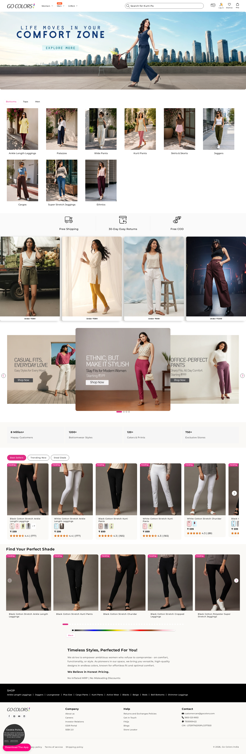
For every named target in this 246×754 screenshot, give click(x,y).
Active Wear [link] (113, 694)
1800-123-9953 (191, 717)
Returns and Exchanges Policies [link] (140, 713)
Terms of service (54, 747)
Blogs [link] (126, 725)
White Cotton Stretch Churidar (204, 518)
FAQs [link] (126, 721)
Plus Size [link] (67, 694)
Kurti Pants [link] (97, 694)
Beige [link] (136, 694)
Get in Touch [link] (130, 717)
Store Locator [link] (130, 729)
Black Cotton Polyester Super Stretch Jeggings (214, 615)
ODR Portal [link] (71, 725)
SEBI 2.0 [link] (69, 729)
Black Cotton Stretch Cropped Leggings (167, 615)
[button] (46, 6)
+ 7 (33, 526)
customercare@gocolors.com (200, 713)
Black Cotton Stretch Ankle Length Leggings (25, 520)
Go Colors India (230, 747)
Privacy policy (34, 747)
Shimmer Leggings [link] (178, 694)
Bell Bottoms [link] (157, 694)
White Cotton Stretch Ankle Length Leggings (69, 520)
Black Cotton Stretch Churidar (120, 614)
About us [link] (69, 713)
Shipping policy (74, 747)
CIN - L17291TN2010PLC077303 (196, 725)
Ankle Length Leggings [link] (19, 694)
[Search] (128, 6)
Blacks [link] (125, 694)
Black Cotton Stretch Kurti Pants (113, 520)
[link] (21, 6)
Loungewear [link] (53, 694)
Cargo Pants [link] (82, 694)
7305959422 (191, 721)
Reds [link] (144, 694)
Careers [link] (69, 717)
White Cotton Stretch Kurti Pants (158, 520)
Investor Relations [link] (74, 721)
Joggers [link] (39, 694)
